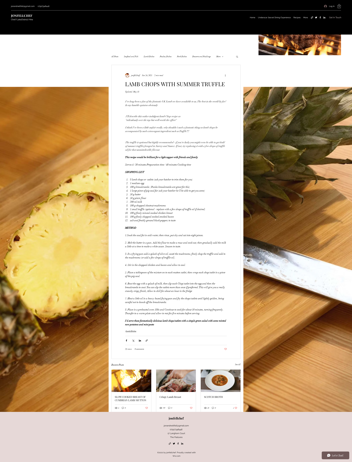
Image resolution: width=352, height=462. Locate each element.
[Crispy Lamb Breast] (176, 381)
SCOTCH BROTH (213, 397)
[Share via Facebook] (126, 340)
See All (238, 364)
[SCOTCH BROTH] (220, 381)
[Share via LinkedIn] (140, 340)
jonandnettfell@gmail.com (23, 6)
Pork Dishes (182, 56)
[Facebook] (320, 17)
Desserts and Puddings (201, 56)
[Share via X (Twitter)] (133, 340)
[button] (339, 6)
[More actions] (225, 75)
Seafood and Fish (131, 56)
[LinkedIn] (324, 17)
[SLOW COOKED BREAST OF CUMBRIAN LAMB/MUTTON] (131, 381)
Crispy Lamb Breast (170, 397)
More (218, 56)
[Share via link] (146, 340)
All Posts (114, 56)
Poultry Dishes (166, 56)
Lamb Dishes (149, 56)
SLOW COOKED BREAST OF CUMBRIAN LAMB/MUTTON (130, 398)
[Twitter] (316, 17)
